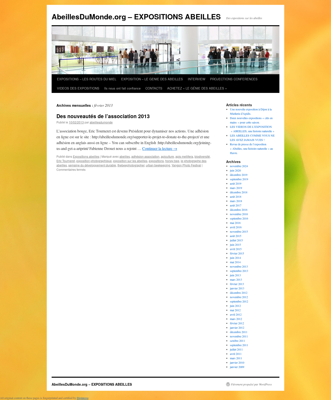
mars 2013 (236, 279)
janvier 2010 (237, 362)
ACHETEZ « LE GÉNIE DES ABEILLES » (197, 88)
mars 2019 (236, 188)
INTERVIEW (196, 79)
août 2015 (235, 236)
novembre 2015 (239, 231)
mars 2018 (236, 201)
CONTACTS (153, 88)
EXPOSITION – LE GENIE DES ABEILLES (152, 79)
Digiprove (82, 398)
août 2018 (235, 196)
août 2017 (235, 205)
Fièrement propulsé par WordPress (251, 384)
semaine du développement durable (92, 165)
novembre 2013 (239, 266)
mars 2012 (236, 319)
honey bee (172, 161)
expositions (156, 161)
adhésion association (145, 156)
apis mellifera (184, 156)
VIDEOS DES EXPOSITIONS (78, 88)
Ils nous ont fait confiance (122, 88)
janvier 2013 (237, 288)
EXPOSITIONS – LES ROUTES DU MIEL (86, 79)
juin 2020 (235, 170)
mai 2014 (235, 262)
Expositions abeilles (86, 156)
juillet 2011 (236, 349)
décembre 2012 (238, 292)
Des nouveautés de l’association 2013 (103, 116)
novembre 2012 (239, 297)
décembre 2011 (238, 332)
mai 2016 (235, 223)
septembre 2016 (239, 218)
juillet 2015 (236, 240)
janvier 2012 (237, 327)
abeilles (124, 156)
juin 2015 (235, 244)
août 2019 (235, 183)
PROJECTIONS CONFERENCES (234, 79)
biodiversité (202, 156)
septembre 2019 (239, 179)
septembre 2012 (239, 301)
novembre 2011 (239, 336)
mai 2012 (235, 310)
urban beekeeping (158, 165)
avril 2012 (236, 314)
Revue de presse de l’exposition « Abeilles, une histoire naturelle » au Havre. (251, 148)
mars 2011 (236, 358)
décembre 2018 (238, 192)
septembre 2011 (239, 345)
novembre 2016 (239, 214)
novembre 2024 (239, 166)
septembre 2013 (239, 271)
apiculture (167, 156)
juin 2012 (235, 306)
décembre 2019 (238, 175)
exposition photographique (94, 161)
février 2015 (237, 253)
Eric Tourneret (65, 161)
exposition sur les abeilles (130, 161)
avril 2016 (236, 227)
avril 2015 (236, 249)
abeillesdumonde (101, 122)
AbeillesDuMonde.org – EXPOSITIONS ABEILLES (136, 16)
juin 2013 (235, 275)
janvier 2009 (237, 367)
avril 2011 (236, 354)
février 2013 (237, 284)
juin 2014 (235, 258)
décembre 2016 (238, 210)
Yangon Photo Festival (186, 165)
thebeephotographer (131, 165)
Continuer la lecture (159, 148)
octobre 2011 (237, 341)
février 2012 (237, 323)
